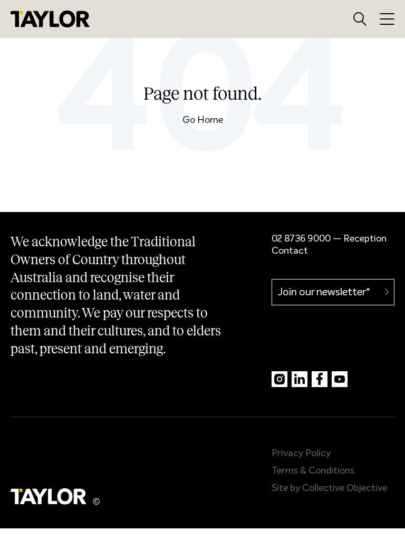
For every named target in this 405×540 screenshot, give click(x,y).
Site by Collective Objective (329, 488)
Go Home (202, 120)
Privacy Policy (301, 453)
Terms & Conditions (313, 471)
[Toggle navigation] (387, 18)
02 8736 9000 (301, 239)
